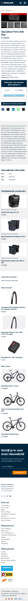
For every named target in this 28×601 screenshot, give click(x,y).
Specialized (12, 180)
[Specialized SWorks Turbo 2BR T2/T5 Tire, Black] (14, 316)
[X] (8, 109)
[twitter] (4, 496)
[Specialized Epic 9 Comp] (14, 370)
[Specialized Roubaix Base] (14, 418)
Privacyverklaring (15, 593)
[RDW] (7, 579)
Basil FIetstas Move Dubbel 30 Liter (13, 237)
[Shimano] (7, 566)
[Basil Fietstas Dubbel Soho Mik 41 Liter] (14, 243)
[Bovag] (7, 573)
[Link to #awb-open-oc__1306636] (21, 3)
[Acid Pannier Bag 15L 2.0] (14, 195)
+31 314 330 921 (6, 491)
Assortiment (8, 10)
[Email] (23, 109)
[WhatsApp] (18, 109)
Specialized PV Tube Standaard (11, 357)
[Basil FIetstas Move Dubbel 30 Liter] (14, 219)
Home (2, 10)
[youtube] (10, 496)
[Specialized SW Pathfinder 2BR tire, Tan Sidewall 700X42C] (14, 291)
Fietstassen (14, 209)
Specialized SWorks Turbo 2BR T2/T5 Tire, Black (11, 333)
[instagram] (7, 496)
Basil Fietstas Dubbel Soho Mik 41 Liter (12, 262)
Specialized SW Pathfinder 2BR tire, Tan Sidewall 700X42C (13, 308)
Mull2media (13, 595)
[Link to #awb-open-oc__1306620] (25, 3)
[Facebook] (3, 109)
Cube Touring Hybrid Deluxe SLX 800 (12, 410)
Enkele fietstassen (5, 209)
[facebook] (1, 496)
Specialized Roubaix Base (10, 434)
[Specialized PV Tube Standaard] (14, 341)
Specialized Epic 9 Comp (9, 386)
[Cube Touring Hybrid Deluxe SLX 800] (14, 393)
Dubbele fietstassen (6, 234)
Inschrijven (14, 95)
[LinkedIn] (13, 109)
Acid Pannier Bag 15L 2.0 (10, 212)
